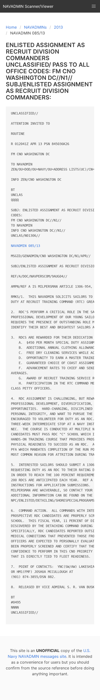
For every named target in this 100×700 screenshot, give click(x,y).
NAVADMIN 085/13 (25, 246)
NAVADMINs (35, 27)
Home (11, 27)
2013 (58, 27)
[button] (93, 6)
